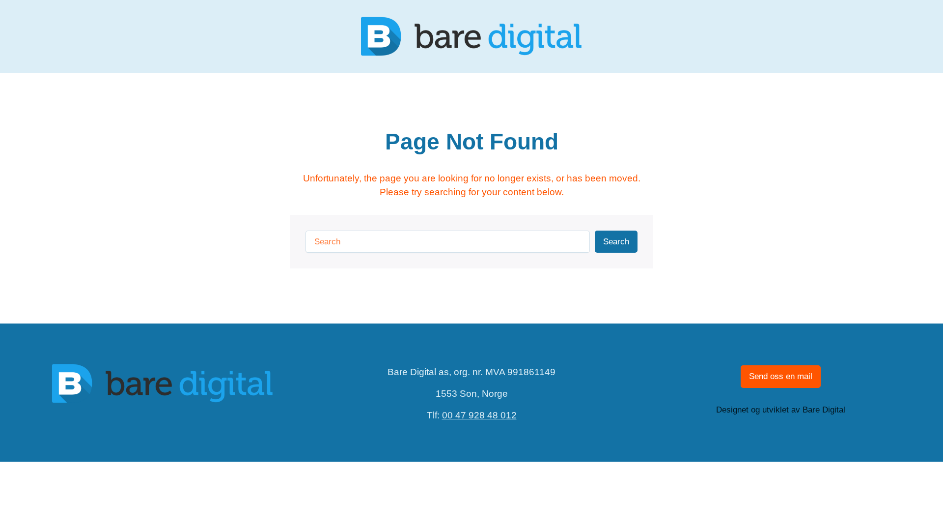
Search (616, 241)
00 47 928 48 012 (479, 415)
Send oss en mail (780, 376)
